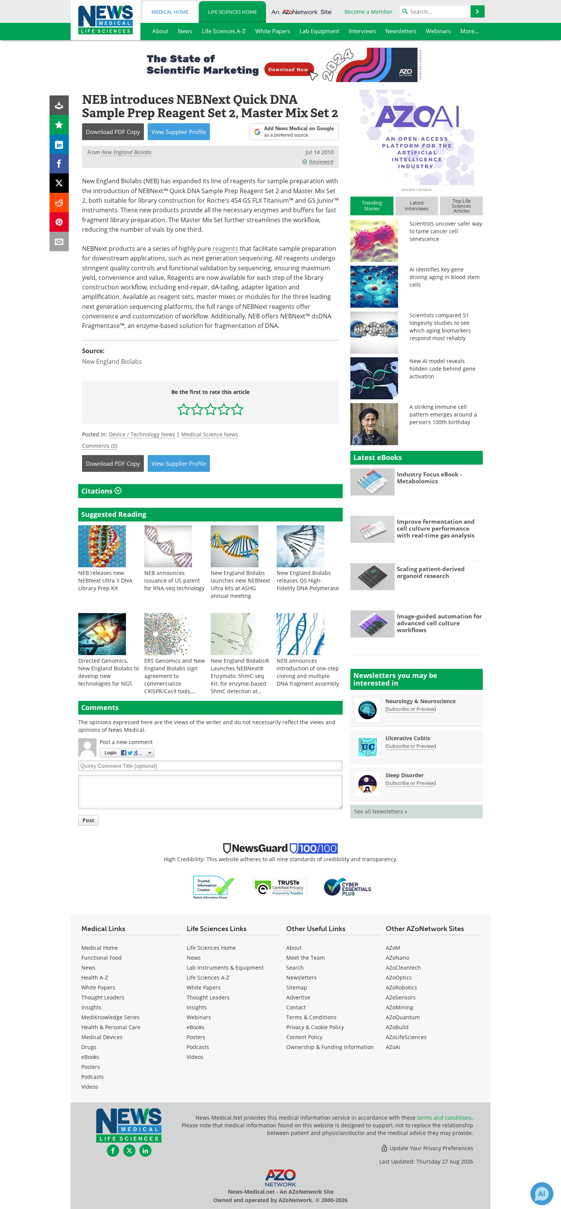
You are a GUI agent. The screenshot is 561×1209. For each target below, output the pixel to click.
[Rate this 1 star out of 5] (183, 409)
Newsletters (301, 977)
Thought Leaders (102, 997)
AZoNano (397, 957)
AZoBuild (397, 1027)
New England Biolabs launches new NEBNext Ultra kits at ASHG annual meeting (240, 584)
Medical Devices (102, 1037)
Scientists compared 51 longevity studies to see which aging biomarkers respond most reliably (440, 327)
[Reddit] (59, 202)
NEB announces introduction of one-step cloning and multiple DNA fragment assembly (308, 672)
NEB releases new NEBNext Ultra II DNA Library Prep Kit (105, 580)
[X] (59, 183)
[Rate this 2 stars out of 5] (197, 409)
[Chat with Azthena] (541, 1193)
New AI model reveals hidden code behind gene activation (442, 368)
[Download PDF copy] (59, 105)
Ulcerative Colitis (407, 738)
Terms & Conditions (311, 1017)
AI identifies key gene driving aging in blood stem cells (444, 277)
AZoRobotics (401, 987)
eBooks (90, 1056)
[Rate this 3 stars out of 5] (210, 409)
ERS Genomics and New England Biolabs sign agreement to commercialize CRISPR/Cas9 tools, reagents (174, 679)
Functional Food (101, 957)
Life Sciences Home (232, 11)
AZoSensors (401, 997)
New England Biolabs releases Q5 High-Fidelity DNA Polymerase (308, 580)
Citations (97, 491)
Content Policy (304, 1037)
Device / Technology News (142, 434)
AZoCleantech (403, 967)
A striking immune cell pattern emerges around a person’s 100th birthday (443, 414)
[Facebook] (59, 163)
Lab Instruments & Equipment (225, 967)
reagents (225, 248)
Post (88, 820)
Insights (91, 1007)
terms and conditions (444, 1117)
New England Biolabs (112, 361)
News (88, 967)
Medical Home (170, 11)
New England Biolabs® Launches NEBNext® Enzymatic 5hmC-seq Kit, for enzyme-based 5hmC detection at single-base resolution (240, 679)
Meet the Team (305, 957)
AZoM (393, 947)
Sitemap (296, 987)
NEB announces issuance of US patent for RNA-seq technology (174, 580)
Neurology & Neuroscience (420, 701)
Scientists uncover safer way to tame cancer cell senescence (445, 231)
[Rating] (59, 124)
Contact (296, 1007)
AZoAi (393, 1047)
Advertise (298, 997)
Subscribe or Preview (410, 708)
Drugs (89, 1047)
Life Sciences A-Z (208, 977)
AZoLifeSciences (406, 1037)
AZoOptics (399, 977)
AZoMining (399, 1007)
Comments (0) (99, 445)
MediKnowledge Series (110, 1017)
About (293, 947)
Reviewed (321, 161)
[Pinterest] (59, 222)
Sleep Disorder (404, 775)
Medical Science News (209, 434)
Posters (90, 1066)
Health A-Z (94, 977)
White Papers (98, 987)
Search (295, 967)
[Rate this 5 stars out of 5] (237, 409)
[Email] (59, 241)
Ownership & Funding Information (330, 1047)
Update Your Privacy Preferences (430, 1148)
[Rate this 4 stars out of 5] (224, 409)
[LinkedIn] (59, 144)
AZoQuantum (403, 1017)
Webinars (199, 1017)
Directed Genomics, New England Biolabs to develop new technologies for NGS (108, 672)
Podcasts (92, 1076)
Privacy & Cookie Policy (315, 1027)
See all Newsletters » (380, 811)
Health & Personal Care (110, 1027)
